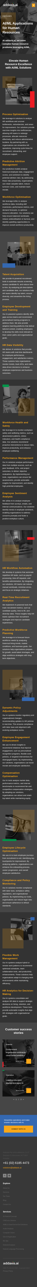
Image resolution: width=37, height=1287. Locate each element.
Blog (4, 1200)
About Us (6, 1188)
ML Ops (5, 1241)
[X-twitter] (5, 1175)
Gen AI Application (9, 1237)
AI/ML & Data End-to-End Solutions (15, 1224)
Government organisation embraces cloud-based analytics (16, 1052)
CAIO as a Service (9, 1220)
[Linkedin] (9, 1175)
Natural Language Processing (13, 1249)
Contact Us (7, 1204)
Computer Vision (9, 1233)
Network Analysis (9, 1245)
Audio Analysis (8, 1228)
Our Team (6, 1196)
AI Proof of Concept (10, 1216)
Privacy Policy (8, 1271)
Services (6, 1192)
